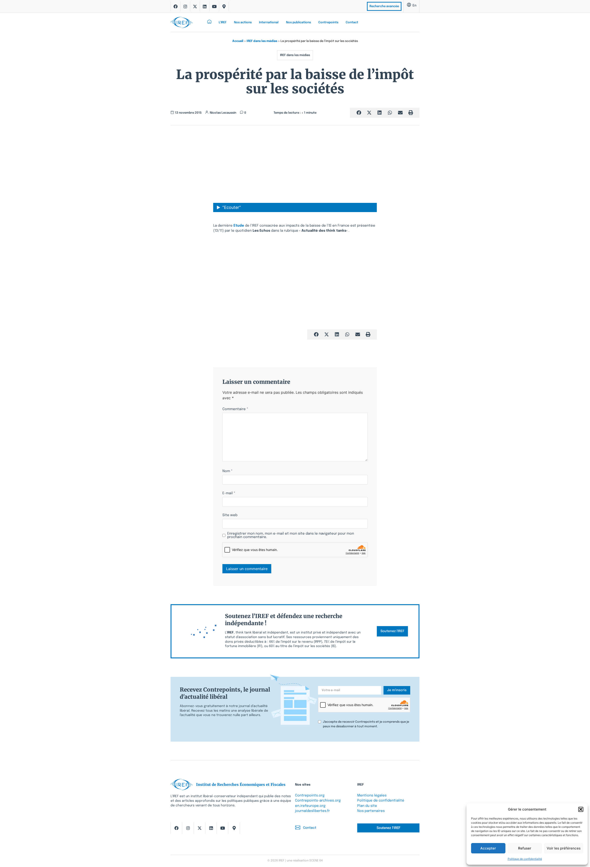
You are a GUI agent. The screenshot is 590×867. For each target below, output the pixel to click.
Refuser (524, 848)
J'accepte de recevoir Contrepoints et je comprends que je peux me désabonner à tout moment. (366, 724)
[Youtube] (214, 6)
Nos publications (298, 22)
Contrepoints (328, 22)
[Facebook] (175, 6)
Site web (229, 515)
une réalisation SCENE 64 (305, 860)
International (269, 22)
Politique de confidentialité (525, 859)
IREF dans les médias (262, 41)
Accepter (488, 848)
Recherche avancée (384, 6)
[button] (580, 809)
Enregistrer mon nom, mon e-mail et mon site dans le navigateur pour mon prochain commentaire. (290, 535)
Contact (352, 22)
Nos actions (243, 22)
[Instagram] (185, 6)
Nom (227, 471)
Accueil (237, 41)
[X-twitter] (195, 6)
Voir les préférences (564, 848)
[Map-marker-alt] (224, 6)
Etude (239, 226)
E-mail (228, 493)
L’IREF (223, 22)
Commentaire (235, 409)
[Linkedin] (204, 6)
